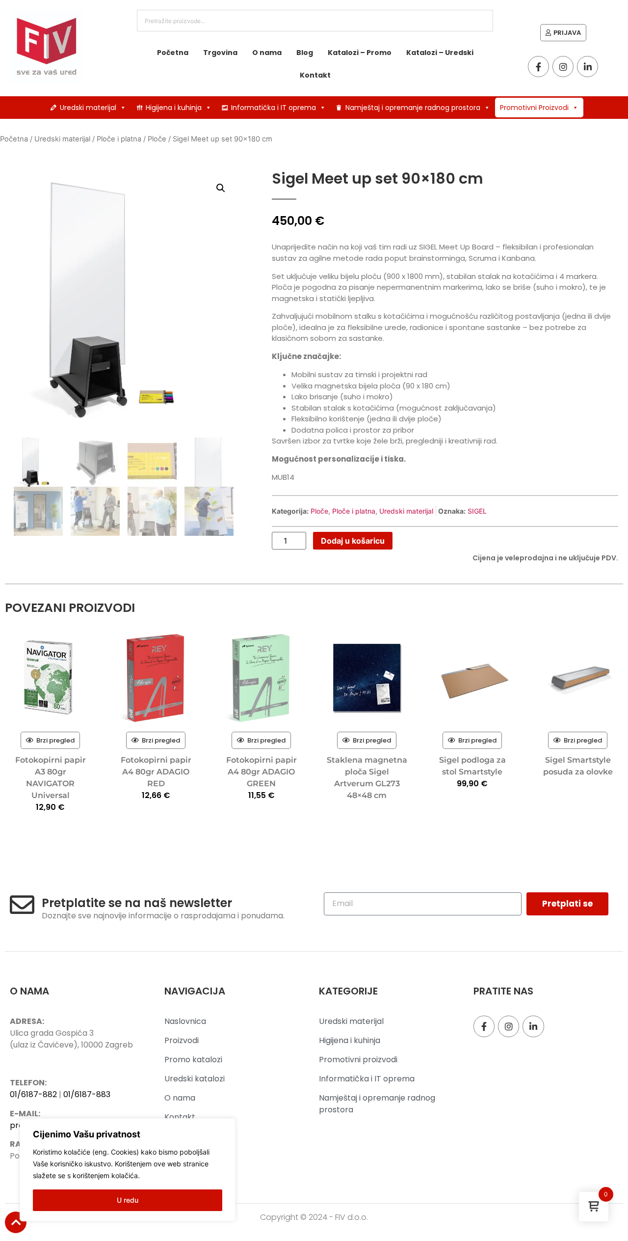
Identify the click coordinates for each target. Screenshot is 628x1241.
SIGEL (477, 511)
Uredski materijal (88, 107)
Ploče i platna (119, 139)
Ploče (157, 139)
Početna (172, 52)
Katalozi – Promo (360, 52)
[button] (221, 188)
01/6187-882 (33, 1094)
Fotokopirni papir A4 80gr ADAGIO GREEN (261, 771)
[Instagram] (563, 66)
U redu (127, 1200)
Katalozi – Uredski (439, 52)
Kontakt (315, 75)
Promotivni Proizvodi (534, 107)
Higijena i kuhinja (174, 107)
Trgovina (220, 52)
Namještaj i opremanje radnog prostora (412, 107)
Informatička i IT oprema (273, 107)
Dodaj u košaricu (353, 541)
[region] (128, 1169)
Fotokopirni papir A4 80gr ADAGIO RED (156, 771)
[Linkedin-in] (587, 66)
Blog (304, 52)
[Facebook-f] (538, 66)
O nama (267, 52)
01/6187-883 (86, 1094)
